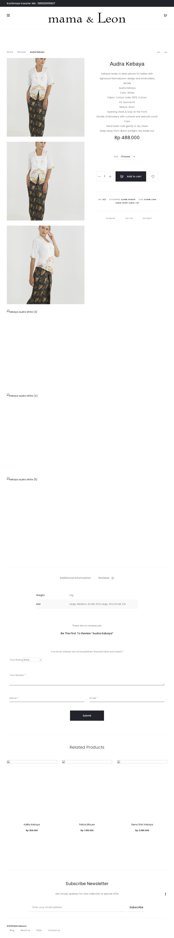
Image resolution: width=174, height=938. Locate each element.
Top (137, 203)
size (116, 156)
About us (25, 930)
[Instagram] (166, 926)
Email (94, 698)
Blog (12, 930)
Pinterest (147, 218)
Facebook (110, 218)
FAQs (39, 930)
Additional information (75, 578)
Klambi (124, 199)
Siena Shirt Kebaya (142, 824)
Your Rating (16, 660)
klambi (147, 199)
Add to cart (133, 176)
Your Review (18, 675)
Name (14, 698)
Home (10, 52)
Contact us (54, 930)
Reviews (105, 578)
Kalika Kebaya (32, 824)
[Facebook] (159, 926)
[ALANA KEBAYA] (158, 52)
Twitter (129, 218)
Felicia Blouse (87, 824)
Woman (21, 52)
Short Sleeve (128, 203)
